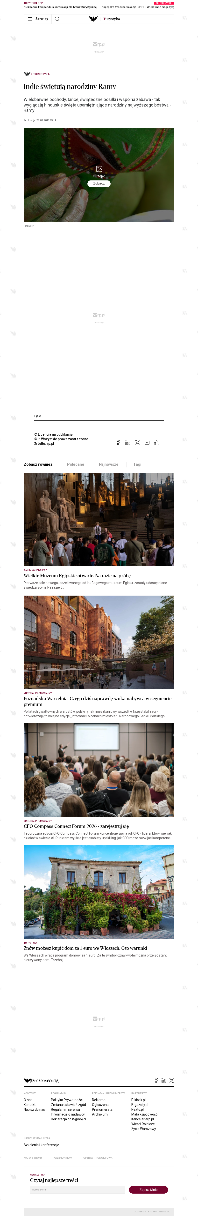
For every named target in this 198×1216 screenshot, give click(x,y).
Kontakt (29, 1105)
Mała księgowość (144, 1114)
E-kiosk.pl (138, 1100)
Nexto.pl (137, 1109)
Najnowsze (109, 464)
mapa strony (33, 1157)
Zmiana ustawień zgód (68, 1105)
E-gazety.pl (139, 1105)
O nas (28, 1100)
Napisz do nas (34, 1109)
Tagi (137, 464)
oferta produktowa (98, 1157)
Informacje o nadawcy (68, 1114)
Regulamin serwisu (65, 1109)
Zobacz (99, 183)
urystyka (111, 19)
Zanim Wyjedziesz (35, 570)
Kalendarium (63, 1157)
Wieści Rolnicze (143, 1124)
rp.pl (38, 416)
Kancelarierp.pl (142, 1119)
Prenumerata (102, 1109)
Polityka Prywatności (67, 1100)
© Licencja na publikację (53, 434)
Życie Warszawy (143, 1129)
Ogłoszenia (100, 1105)
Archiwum (100, 1114)
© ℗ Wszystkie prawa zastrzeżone (61, 439)
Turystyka (41, 74)
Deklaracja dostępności (68, 1119)
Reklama (99, 1100)
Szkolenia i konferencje (41, 1145)
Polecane (75, 464)
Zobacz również (38, 464)
